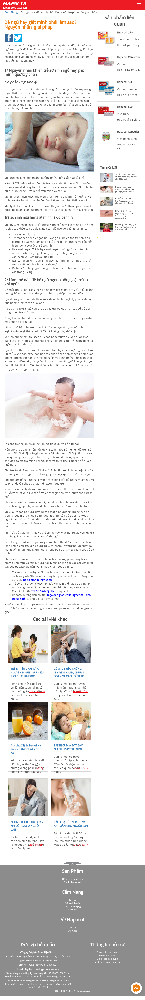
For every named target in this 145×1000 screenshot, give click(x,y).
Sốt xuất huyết (72, 903)
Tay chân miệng (72, 906)
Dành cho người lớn (72, 879)
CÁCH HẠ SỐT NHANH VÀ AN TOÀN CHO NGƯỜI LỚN (71, 824)
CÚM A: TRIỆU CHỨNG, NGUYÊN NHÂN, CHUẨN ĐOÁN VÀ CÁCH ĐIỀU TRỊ (69, 672)
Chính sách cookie (107, 955)
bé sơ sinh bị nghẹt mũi (38, 580)
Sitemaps (72, 930)
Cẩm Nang (11, 12)
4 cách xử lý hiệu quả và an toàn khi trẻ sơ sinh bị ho (26, 749)
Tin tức (72, 899)
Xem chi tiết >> (37, 691)
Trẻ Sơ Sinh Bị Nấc (43, 591)
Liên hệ (72, 927)
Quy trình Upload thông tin (107, 962)
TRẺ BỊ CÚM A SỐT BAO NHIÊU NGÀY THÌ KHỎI (68, 747)
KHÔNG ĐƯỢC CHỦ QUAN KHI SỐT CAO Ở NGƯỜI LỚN (27, 825)
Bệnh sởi (72, 909)
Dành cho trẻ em (72, 882)
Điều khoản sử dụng (107, 958)
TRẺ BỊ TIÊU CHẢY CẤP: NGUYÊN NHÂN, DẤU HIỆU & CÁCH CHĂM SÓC (27, 672)
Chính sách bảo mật (107, 952)
